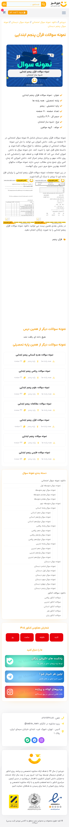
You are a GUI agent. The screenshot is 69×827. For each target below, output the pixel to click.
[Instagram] (41, 740)
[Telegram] (34, 740)
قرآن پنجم (57, 239)
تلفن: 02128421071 (51, 718)
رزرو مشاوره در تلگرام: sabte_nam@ (42, 723)
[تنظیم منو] (64, 13)
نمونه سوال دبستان (20, 22)
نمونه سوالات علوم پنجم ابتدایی (34, 387)
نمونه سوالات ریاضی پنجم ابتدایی (34, 371)
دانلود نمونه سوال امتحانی (44, 22)
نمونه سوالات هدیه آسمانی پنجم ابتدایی (34, 355)
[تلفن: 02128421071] (62, 718)
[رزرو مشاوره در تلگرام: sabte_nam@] (62, 723)
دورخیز (63, 22)
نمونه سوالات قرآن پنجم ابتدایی (34, 420)
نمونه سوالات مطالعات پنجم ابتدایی (34, 404)
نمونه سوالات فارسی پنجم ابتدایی (34, 452)
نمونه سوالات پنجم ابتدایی (34, 436)
